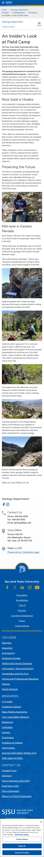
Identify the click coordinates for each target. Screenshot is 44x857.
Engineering (8, 653)
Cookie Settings (22, 626)
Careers (6, 732)
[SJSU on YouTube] (37, 587)
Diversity (22, 610)
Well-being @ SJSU (12, 758)
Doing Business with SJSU (16, 780)
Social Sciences (10, 689)
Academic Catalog (11, 706)
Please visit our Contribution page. (24, 552)
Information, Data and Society (18, 668)
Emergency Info (10, 786)
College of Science (8, 26)
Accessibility (22, 595)
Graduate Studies (11, 658)
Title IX (22, 605)
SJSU (9, 2)
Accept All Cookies (22, 853)
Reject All (21, 846)
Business (6, 642)
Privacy (22, 621)
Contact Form (9, 770)
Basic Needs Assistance (14, 711)
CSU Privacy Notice (22, 834)
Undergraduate (18, 12)
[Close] (41, 821)
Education (7, 648)
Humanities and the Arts (15, 673)
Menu (39, 25)
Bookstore (7, 722)
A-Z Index (7, 701)
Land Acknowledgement (22, 615)
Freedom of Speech (12, 742)
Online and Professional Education (20, 678)
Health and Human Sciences (17, 663)
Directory (7, 775)
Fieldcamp (32, 12)
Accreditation (22, 600)
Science (6, 684)
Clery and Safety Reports (15, 717)
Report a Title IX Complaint (17, 796)
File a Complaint (10, 791)
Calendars (7, 727)
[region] (22, 838)
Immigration (8, 747)
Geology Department (19, 10)
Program (5, 12)
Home (4, 10)
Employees (8, 737)
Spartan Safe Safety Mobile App (19, 753)
